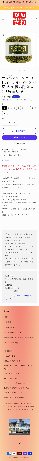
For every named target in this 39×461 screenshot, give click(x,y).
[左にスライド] (14, 70)
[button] (2, 18)
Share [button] (6, 160)
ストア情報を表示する (12, 155)
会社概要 (7, 322)
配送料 (9, 100)
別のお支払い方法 (19, 143)
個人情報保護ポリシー (12, 332)
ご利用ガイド (9, 327)
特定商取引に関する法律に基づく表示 (18, 337)
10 (25, 108)
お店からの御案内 (11, 343)
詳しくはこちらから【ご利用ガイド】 (18, 297)
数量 (3, 118)
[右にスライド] (24, 70)
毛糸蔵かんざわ (16, 457)
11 (5, 113)
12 (11, 108)
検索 (6, 317)
